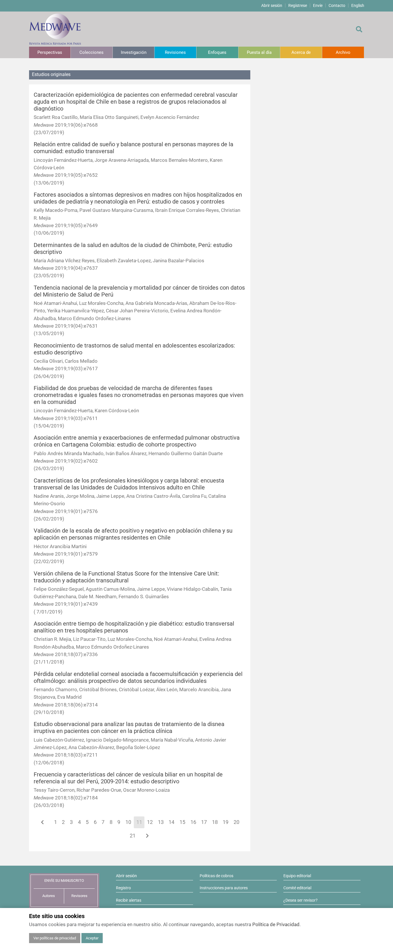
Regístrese (297, 5)
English (357, 5)
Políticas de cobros (216, 875)
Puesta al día (259, 52)
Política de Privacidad (275, 924)
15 (182, 822)
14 (171, 822)
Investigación (133, 52)
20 (236, 822)
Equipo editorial (297, 875)
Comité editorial (297, 888)
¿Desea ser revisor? (300, 900)
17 (204, 822)
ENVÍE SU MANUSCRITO (64, 880)
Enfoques (217, 52)
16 (193, 822)
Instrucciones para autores (224, 888)
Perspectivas (49, 52)
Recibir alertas (128, 900)
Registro (123, 888)
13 (161, 822)
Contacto (337, 5)
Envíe (318, 5)
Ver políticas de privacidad (54, 938)
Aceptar (92, 938)
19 (225, 822)
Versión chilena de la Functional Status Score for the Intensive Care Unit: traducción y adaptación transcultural (126, 577)
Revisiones (175, 52)
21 (133, 836)
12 (150, 822)
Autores (48, 896)
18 (215, 822)
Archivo (343, 52)
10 (128, 822)
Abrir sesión (271, 5)
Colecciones (91, 52)
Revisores (79, 896)
